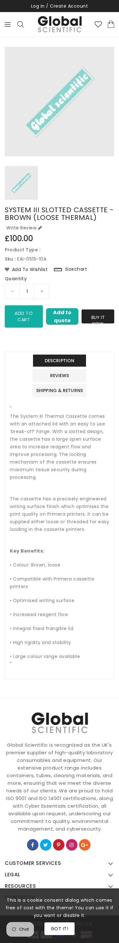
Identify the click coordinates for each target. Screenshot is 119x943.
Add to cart (24, 316)
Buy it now (98, 318)
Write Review (21, 228)
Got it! (60, 929)
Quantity (16, 278)
